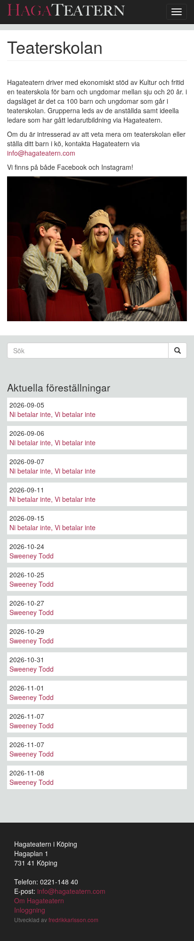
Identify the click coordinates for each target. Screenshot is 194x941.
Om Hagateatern (39, 900)
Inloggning (29, 910)
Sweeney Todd (31, 555)
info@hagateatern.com (41, 153)
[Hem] (66, 10)
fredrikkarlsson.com (73, 920)
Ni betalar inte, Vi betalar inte (52, 414)
